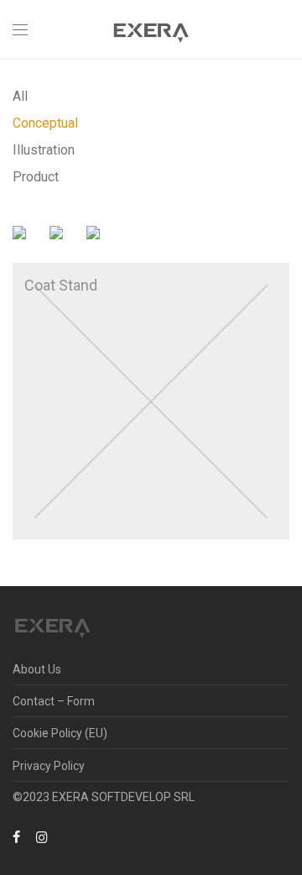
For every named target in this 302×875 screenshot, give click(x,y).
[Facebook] (16, 836)
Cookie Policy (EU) (60, 733)
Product (36, 177)
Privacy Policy (49, 766)
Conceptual (45, 123)
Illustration (44, 150)
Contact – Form (54, 701)
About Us (37, 669)
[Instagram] (42, 836)
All (20, 96)
